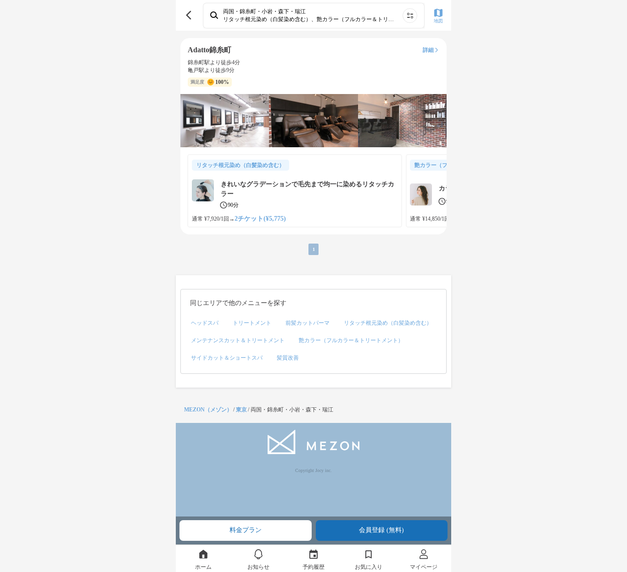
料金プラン (246, 530)
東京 (241, 409)
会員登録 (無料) (381, 530)
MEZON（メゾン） (208, 409)
